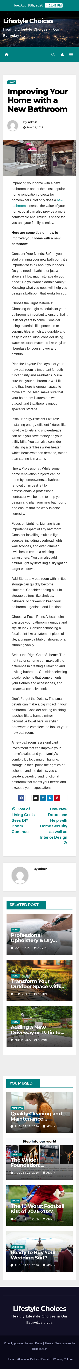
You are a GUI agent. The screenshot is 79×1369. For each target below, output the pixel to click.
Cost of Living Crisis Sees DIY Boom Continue (23, 820)
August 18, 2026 (27, 1126)
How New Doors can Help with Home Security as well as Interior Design (53, 823)
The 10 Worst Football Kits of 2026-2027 (37, 1208)
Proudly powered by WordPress (23, 1343)
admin (32, 122)
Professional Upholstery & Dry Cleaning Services (32, 940)
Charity (16, 1154)
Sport (15, 1201)
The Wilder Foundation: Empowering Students (38, 1165)
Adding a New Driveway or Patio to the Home (35, 1032)
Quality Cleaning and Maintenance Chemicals (36, 1119)
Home (12, 82)
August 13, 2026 (27, 1172)
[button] (53, 54)
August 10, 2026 (27, 1265)
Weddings (17, 1247)
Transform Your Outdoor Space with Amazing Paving (35, 986)
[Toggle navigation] (71, 55)
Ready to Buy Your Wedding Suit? (33, 1255)
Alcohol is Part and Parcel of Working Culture (44, 1359)
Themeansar (39, 1348)
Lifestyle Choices (28, 21)
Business (17, 1108)
